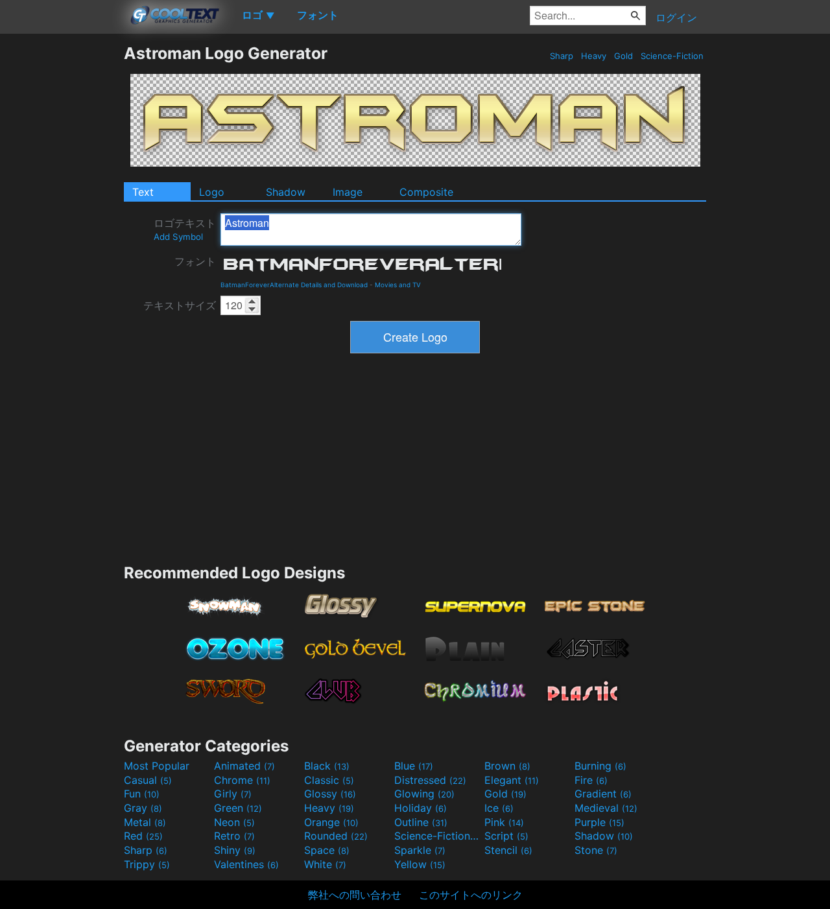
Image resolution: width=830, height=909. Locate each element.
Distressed (430, 779)
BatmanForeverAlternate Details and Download (294, 285)
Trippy (147, 864)
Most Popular (156, 765)
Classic (329, 779)
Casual (148, 779)
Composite (426, 191)
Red (143, 835)
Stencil (508, 850)
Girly (233, 793)
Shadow (285, 191)
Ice (499, 807)
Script (506, 835)
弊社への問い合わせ (354, 894)
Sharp (561, 56)
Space (327, 850)
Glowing (424, 793)
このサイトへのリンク (471, 894)
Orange (331, 822)
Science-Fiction (672, 56)
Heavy (593, 56)
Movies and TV (398, 285)
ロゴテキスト (185, 229)
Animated (244, 765)
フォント (195, 261)
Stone (596, 850)
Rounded (336, 835)
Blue (413, 765)
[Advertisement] (61, 237)
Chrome (242, 779)
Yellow (419, 864)
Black (327, 765)
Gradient (603, 793)
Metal (145, 822)
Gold (623, 56)
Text (143, 191)
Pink (504, 822)
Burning (600, 765)
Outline (420, 822)
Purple (599, 822)
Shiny (234, 850)
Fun (142, 793)
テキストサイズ (179, 305)
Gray (143, 807)
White (325, 864)
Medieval (606, 807)
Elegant (511, 779)
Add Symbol (178, 236)
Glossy (330, 793)
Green (238, 807)
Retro (234, 835)
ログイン (676, 17)
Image (347, 191)
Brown (507, 765)
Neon (234, 822)
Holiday (420, 807)
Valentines (246, 864)
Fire (591, 779)
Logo (211, 191)
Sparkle (419, 850)
